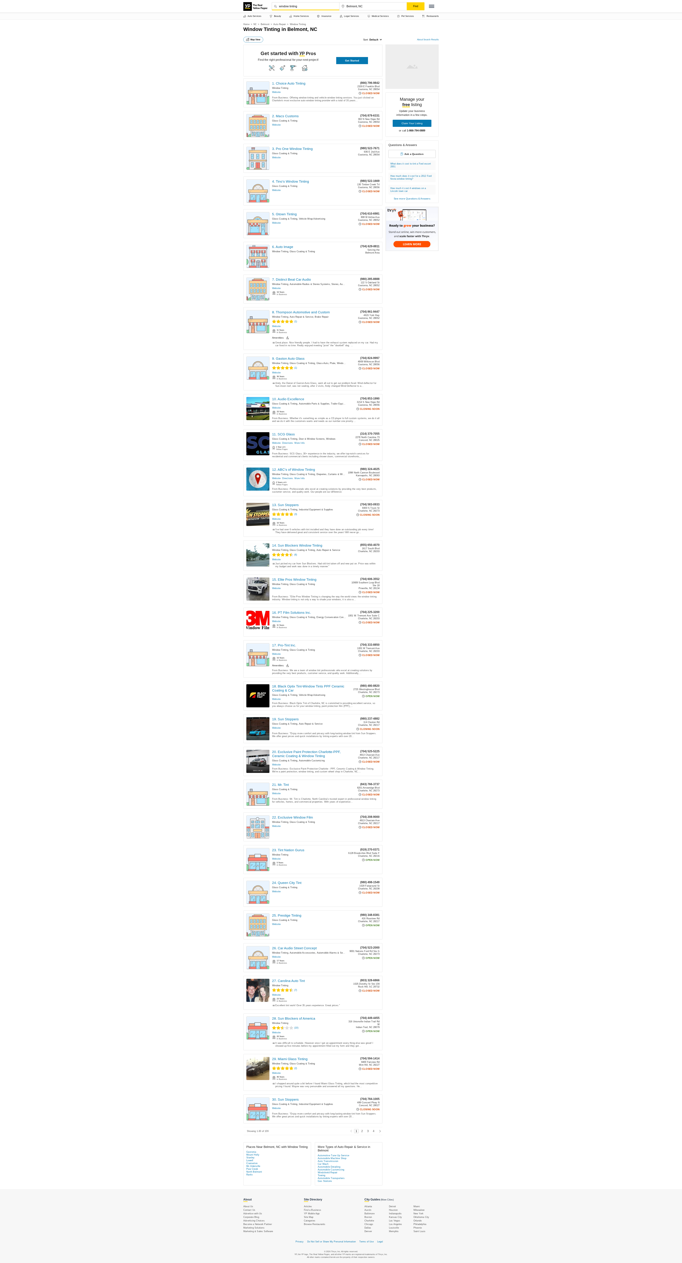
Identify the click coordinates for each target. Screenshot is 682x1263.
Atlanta (368, 1206)
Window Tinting (280, 88)
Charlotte (369, 1220)
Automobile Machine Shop (332, 1158)
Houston (393, 1210)
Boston (368, 1217)
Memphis (394, 1231)
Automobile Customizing (312, 760)
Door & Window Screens (312, 439)
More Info (299, 443)
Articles (308, 1206)
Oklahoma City (421, 1217)
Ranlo (249, 1174)
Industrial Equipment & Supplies (316, 509)
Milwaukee (419, 1210)
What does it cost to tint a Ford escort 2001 (410, 165)
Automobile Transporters (331, 1178)
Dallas (367, 1227)
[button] (431, 6)
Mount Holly (252, 1154)
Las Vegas (394, 1220)
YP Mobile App (312, 1213)
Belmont (265, 24)
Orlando (417, 1220)
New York (418, 1213)
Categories (309, 1220)
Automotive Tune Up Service (333, 1155)
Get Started (352, 60)
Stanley (250, 1157)
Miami (416, 1206)
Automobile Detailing (329, 1166)
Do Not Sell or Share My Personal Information (331, 1241)
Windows (330, 439)
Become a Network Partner (257, 1224)
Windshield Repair (327, 1172)
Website (276, 92)
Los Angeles (395, 1224)
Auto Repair (279, 24)
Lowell (249, 1160)
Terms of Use (366, 1241)
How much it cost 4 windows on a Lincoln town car (408, 189)
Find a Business (312, 1210)
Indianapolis (395, 1213)
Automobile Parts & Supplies (314, 403)
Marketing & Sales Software (258, 1231)
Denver (368, 1231)
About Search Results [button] (428, 39)
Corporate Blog (251, 1217)
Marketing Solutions (253, 1227)
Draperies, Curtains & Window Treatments (338, 474)
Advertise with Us (252, 1213)
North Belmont (254, 1171)
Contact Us (249, 1210)
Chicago (368, 1224)
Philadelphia (419, 1224)
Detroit (392, 1206)
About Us (248, 1206)
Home (246, 24)
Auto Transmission (328, 1161)
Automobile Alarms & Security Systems (338, 952)
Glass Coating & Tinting (284, 120)
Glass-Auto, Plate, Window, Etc (333, 363)
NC (255, 24)
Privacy (300, 1241)
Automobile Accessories (302, 952)
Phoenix (417, 1227)
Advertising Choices (254, 1220)
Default (373, 39)
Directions (287, 443)
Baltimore (369, 1213)
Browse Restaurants (314, 1224)
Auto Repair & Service (301, 316)
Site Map (308, 1217)
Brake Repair (321, 316)
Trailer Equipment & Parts (344, 403)
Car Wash (323, 1164)
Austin (367, 1210)
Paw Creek (252, 1169)
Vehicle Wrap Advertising (312, 218)
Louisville (394, 1227)
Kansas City (395, 1217)
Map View (255, 39)
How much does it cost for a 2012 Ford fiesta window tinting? (411, 177)
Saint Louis (419, 1231)
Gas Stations (325, 1181)
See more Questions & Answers (412, 198)
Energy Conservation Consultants (334, 617)
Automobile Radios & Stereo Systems (310, 284)
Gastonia (251, 1152)
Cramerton (252, 1163)
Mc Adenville (253, 1166)
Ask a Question (414, 154)
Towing (321, 1175)
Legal (380, 1241)
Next (379, 1131)
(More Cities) (387, 1199)
